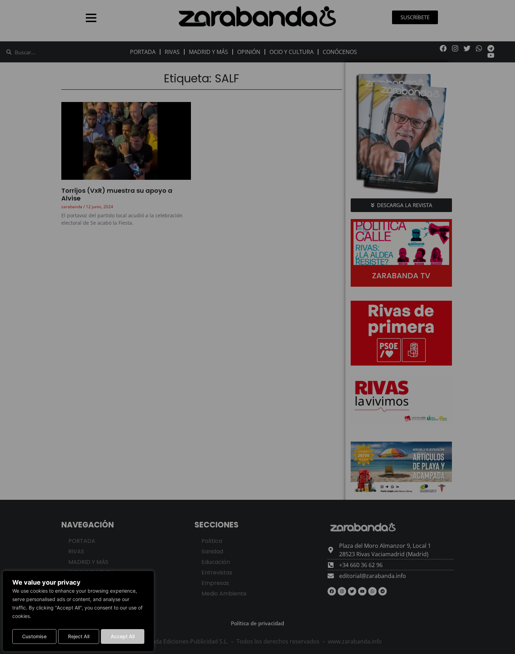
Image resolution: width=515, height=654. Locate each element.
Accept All (123, 636)
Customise (34, 636)
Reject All (78, 636)
